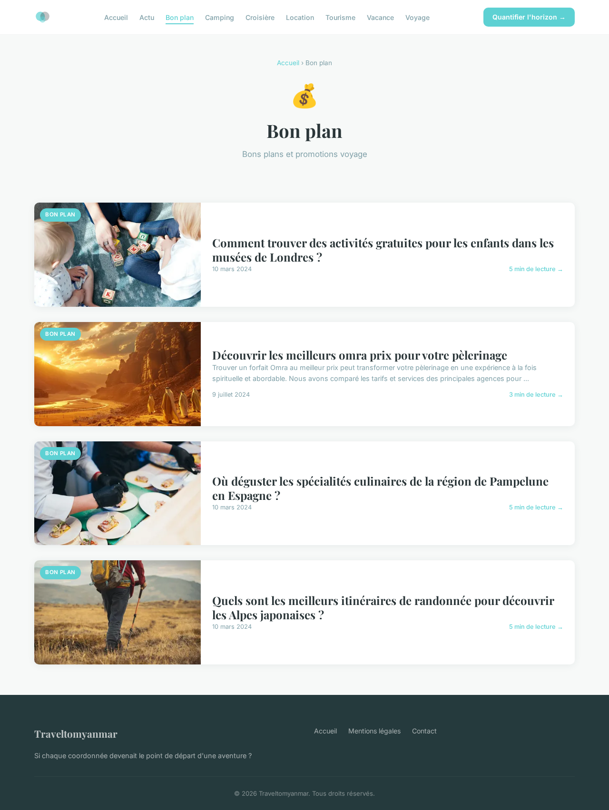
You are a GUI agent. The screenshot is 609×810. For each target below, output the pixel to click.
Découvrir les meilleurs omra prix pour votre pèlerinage (359, 354)
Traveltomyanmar (76, 733)
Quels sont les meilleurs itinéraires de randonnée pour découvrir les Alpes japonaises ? (383, 607)
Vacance (380, 17)
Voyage (417, 17)
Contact (424, 731)
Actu (146, 17)
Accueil (116, 17)
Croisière (260, 17)
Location (300, 17)
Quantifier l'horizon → (529, 17)
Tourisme (340, 17)
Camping (219, 17)
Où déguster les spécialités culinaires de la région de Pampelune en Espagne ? (380, 488)
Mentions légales (374, 731)
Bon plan (180, 17)
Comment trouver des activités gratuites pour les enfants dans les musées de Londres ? (383, 249)
